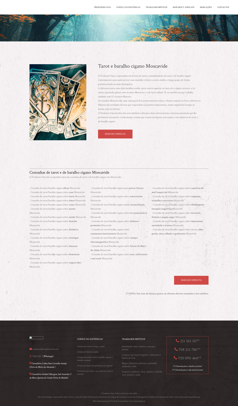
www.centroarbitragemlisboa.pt (187, 397)
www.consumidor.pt (137, 401)
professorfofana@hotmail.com (46, 349)
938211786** (37, 356)
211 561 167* (189, 341)
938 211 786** (190, 349)
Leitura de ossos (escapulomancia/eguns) (94, 365)
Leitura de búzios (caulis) (88, 351)
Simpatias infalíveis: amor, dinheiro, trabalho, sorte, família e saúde (142, 373)
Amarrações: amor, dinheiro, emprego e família (139, 348)
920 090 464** (189, 358)
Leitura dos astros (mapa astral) (91, 346)
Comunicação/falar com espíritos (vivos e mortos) (95, 373)
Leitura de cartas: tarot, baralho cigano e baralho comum (95, 359)
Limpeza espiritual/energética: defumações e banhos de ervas (141, 356)
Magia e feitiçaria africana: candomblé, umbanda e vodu (139, 365)
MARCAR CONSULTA (115, 134)
